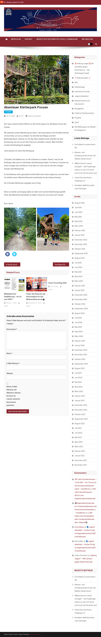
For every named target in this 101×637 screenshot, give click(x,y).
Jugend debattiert (82, 96)
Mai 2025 (78, 272)
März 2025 (79, 281)
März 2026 (79, 226)
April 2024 (79, 332)
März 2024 (79, 336)
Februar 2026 (80, 230)
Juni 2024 (78, 322)
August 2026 (80, 203)
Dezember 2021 (81, 460)
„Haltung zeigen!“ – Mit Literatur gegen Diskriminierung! (86, 558)
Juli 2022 (78, 428)
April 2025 (79, 276)
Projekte (8, 112)
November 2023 (81, 355)
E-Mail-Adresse (13, 363)
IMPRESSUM (16, 39)
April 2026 (79, 221)
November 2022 (81, 410)
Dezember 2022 (81, 405)
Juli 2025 (78, 263)
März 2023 (79, 391)
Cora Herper (79, 527)
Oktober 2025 (80, 249)
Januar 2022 (79, 456)
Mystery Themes (35, 634)
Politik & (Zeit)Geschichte (84, 113)
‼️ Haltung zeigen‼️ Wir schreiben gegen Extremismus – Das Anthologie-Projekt (84, 68)
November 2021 (81, 465)
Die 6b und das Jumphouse (14, 265)
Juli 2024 (78, 318)
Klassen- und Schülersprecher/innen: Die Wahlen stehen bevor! (85, 155)
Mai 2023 (78, 382)
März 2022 (79, 447)
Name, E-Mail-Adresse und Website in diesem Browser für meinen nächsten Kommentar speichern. (14, 396)
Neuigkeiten (79, 109)
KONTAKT (28, 39)
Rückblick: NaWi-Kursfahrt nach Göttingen (85, 187)
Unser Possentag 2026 (57, 283)
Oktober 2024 (80, 304)
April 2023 (79, 387)
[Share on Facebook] (7, 255)
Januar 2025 (79, 290)
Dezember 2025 (81, 240)
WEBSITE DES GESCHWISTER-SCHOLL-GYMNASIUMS (57, 39)
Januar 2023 (79, 401)
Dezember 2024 (81, 295)
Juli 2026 (78, 208)
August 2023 (80, 368)
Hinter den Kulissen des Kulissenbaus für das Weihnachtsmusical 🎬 (35, 296)
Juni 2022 (78, 433)
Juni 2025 (78, 267)
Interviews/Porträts (82, 92)
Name (9, 353)
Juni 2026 (78, 212)
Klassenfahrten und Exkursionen (82, 102)
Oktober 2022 (80, 414)
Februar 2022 (80, 451)
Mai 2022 (78, 437)
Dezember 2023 (81, 350)
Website (10, 373)
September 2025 (81, 253)
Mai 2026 (78, 217)
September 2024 (81, 309)
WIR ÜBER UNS (87, 39)
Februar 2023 (80, 396)
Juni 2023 (78, 378)
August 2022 (80, 424)
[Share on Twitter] (14, 255)
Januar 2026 (79, 235)
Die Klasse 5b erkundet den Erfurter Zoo (62, 265)
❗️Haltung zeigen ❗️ (83, 78)
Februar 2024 (80, 341)
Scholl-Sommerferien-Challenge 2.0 (83, 179)
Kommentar (12, 329)
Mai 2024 (78, 327)
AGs (76, 82)
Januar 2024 (79, 345)
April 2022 (79, 442)
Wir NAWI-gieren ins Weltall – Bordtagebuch (86, 128)
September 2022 (81, 419)
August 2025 (80, 258)
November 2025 (81, 244)
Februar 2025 (80, 286)
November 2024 (81, 299)
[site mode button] (90, 44)
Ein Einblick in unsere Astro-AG (85, 146)
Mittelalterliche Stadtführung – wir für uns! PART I (13, 296)
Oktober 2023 (80, 359)
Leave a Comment (34, 116)
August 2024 (80, 313)
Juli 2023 (78, 373)
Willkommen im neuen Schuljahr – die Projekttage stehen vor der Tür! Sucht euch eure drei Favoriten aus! (86, 168)
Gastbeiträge (80, 87)
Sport (77, 122)
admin (21, 116)
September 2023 (81, 364)
